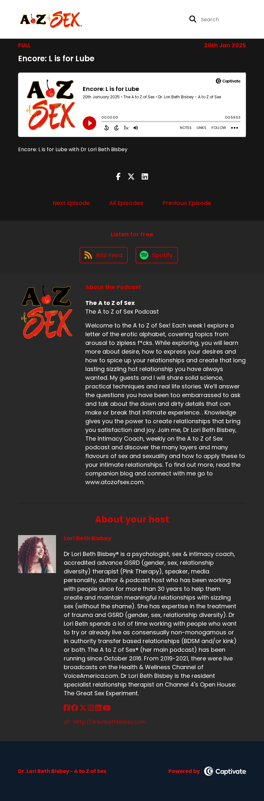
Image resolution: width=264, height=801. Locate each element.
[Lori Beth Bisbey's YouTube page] (107, 708)
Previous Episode (187, 203)
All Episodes (126, 203)
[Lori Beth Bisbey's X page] (83, 708)
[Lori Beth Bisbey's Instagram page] (91, 708)
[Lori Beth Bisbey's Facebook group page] (74, 708)
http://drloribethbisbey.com (109, 722)
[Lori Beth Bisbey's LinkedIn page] (98, 708)
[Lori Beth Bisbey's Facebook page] (67, 708)
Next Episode (71, 203)
